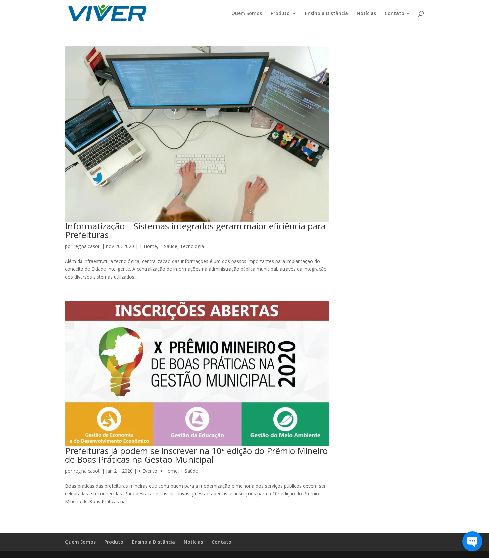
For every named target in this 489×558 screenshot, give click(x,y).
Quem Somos (246, 13)
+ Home (148, 246)
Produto (280, 13)
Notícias (366, 13)
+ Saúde (168, 246)
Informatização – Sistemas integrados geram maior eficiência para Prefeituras (195, 230)
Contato (394, 13)
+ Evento (147, 471)
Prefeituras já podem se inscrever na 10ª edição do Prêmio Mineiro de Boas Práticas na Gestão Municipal (196, 455)
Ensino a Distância (326, 13)
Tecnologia (192, 246)
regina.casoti (87, 246)
